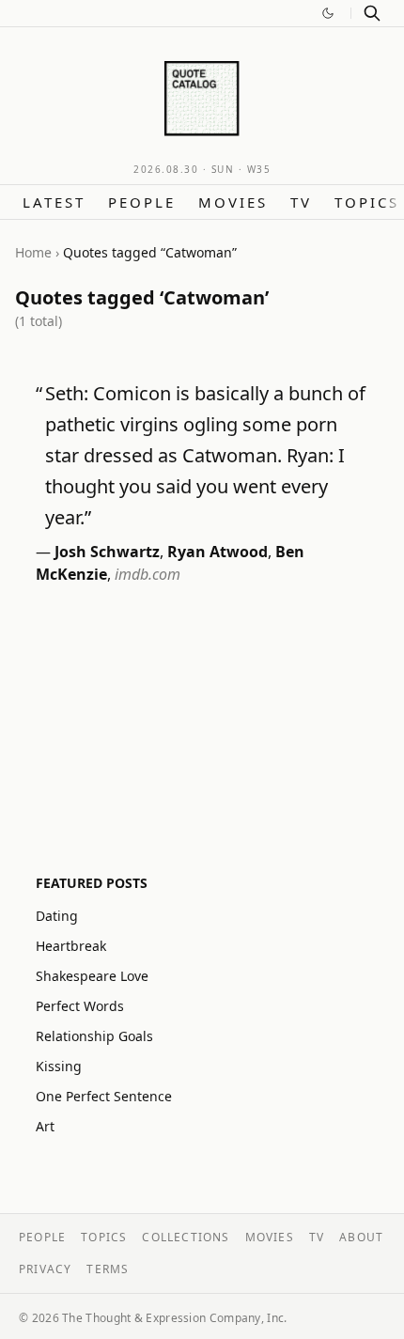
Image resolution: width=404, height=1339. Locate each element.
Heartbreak (71, 946)
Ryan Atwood (217, 551)
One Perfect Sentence (104, 1096)
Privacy (45, 1269)
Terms (107, 1269)
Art (45, 1126)
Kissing (59, 1066)
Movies (233, 202)
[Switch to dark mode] (328, 13)
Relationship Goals (94, 1036)
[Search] (372, 13)
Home (33, 252)
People (142, 202)
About (361, 1237)
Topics (366, 202)
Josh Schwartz (107, 551)
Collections (185, 1237)
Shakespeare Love (92, 976)
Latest (54, 202)
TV (301, 202)
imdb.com (147, 574)
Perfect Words (80, 1006)
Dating (57, 916)
